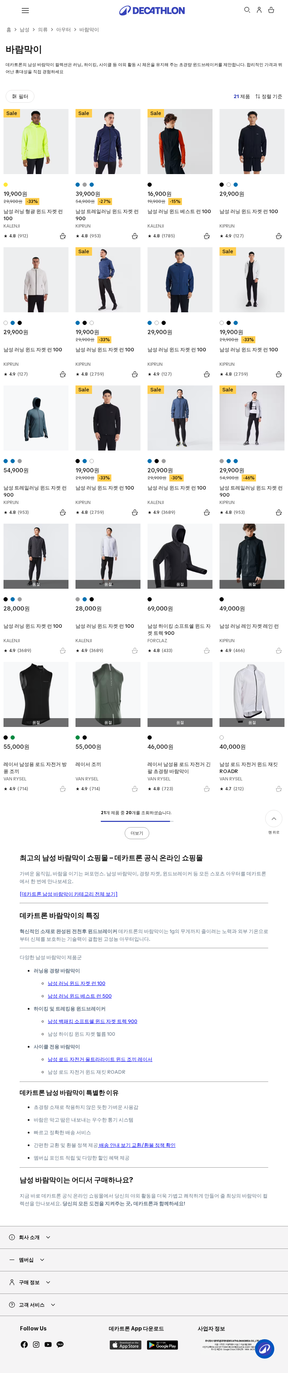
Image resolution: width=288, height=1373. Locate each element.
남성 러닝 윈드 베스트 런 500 (80, 996)
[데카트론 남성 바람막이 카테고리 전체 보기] (69, 894)
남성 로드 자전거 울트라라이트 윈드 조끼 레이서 (100, 1059)
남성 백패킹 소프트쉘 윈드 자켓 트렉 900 (92, 1021)
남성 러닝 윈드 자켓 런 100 (76, 983)
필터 (23, 96)
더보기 (137, 833)
